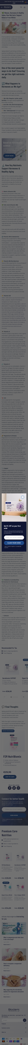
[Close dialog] (22, 497)
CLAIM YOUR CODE (14, 543)
